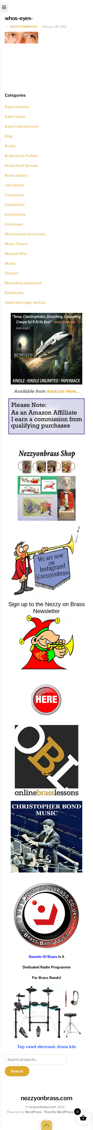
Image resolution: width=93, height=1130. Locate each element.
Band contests (17, 107)
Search (17, 1071)
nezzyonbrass (24, 26)
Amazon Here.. (62, 391)
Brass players (16, 175)
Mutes (10, 263)
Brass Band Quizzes (21, 165)
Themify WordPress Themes (65, 1112)
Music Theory (16, 244)
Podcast (11, 273)
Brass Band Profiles (21, 155)
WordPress (33, 1112)
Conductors (15, 204)
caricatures (14, 185)
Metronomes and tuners (25, 234)
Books (10, 146)
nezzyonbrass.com (42, 1107)
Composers (15, 195)
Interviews (14, 224)
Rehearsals (14, 292)
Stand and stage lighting (25, 302)
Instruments (15, 214)
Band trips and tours (22, 126)
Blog (9, 136)
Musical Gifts (16, 253)
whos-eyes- (19, 18)
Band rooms (15, 116)
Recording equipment (23, 283)
